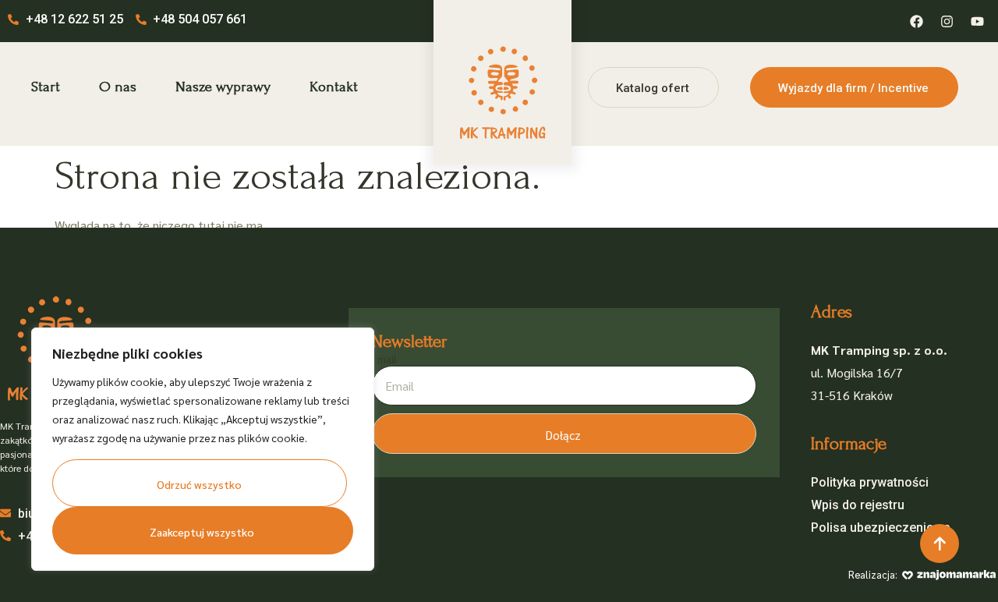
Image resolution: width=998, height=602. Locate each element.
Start (45, 87)
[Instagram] (946, 21)
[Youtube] (977, 21)
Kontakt (334, 87)
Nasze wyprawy (223, 87)
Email (384, 359)
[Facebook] (916, 21)
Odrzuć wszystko (199, 484)
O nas (117, 87)
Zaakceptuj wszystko (202, 532)
